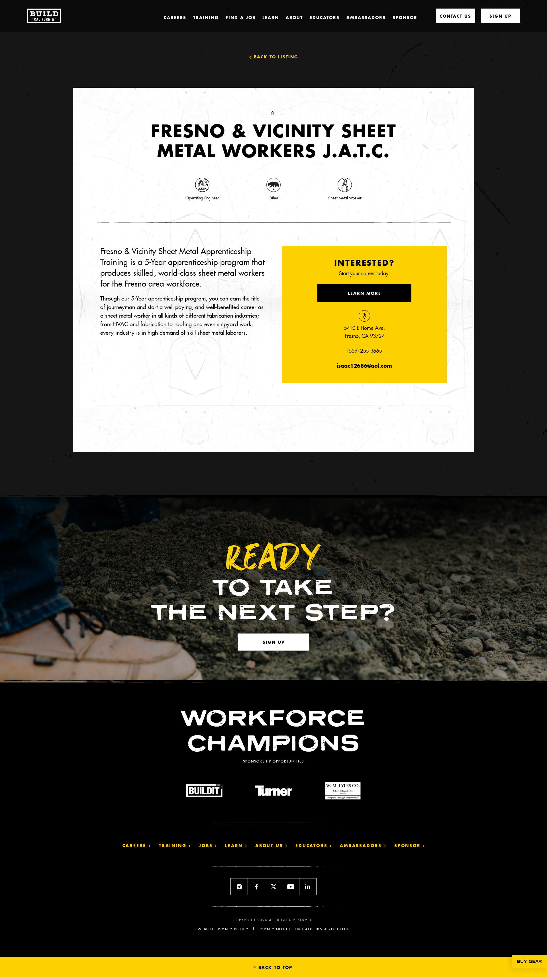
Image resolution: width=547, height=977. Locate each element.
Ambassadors (366, 17)
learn (235, 845)
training (174, 845)
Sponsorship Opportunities (273, 761)
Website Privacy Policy (223, 929)
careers (136, 845)
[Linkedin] (307, 886)
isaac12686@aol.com (364, 365)
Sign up (274, 642)
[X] (273, 886)
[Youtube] (290, 886)
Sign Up (500, 16)
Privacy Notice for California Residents (304, 929)
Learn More (364, 293)
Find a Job (241, 17)
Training (206, 17)
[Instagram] (239, 886)
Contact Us (455, 16)
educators (312, 845)
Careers (175, 17)
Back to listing (276, 57)
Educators (325, 17)
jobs (207, 845)
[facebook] (256, 886)
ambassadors (362, 845)
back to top (274, 967)
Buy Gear (529, 961)
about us (270, 845)
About (294, 17)
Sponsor (405, 17)
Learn (270, 17)
